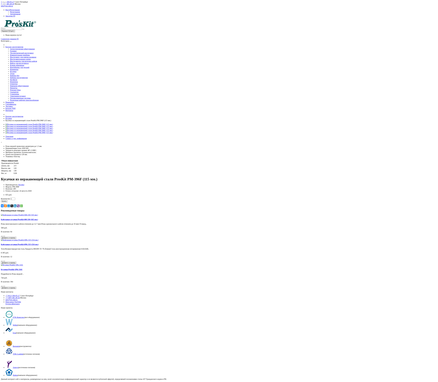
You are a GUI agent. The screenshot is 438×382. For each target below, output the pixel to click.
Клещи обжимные (17, 65)
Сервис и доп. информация (16, 138)
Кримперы (14, 69)
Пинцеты (13, 88)
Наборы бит (14, 76)
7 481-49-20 (7, 4)
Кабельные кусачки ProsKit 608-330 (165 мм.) (19, 219)
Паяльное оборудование (19, 86)
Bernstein (16, 346)
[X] (11, 206)
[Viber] (18, 206)
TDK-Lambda (18, 354)
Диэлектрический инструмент (22, 53)
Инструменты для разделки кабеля (23, 61)
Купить (4, 201)
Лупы (12, 74)
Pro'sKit (21, 185)
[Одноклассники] (5, 206)
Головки (13, 51)
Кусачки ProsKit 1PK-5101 (11, 269)
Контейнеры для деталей (19, 67)
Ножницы (14, 82)
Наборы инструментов (19, 78)
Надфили (13, 80)
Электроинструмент (18, 96)
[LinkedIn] (15, 206)
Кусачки (13, 71)
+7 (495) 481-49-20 (12, 298)
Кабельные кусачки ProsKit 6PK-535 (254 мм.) (20, 244)
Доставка (9, 106)
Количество (5, 199)
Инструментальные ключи (20, 59)
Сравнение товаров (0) (10, 39)
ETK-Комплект (19, 317)
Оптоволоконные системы (20, 98)
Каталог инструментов (14, 47)
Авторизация (15, 14)
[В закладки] (2, 236)
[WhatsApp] (21, 206)
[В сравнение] (4, 236)
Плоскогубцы (15, 90)
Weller (15, 325)
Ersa (14, 333)
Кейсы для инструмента (19, 63)
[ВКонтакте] (2, 206)
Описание (9, 136)
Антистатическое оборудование (22, 49)
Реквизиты (9, 102)
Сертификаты (10, 104)
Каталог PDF (10, 108)
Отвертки (14, 84)
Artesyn (15, 367)
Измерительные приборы (20, 55)
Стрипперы (14, 94)
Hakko (15, 375)
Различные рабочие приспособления (24, 100)
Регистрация (15, 12)
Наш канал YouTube (13, 302)
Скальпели (14, 92)
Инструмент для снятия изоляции (23, 57)
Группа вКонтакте (12, 304)
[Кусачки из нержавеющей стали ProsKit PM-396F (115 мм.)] (29, 124)
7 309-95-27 (7, 2)
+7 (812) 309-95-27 (12, 296)
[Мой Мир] (8, 206)
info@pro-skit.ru (7, 6)
